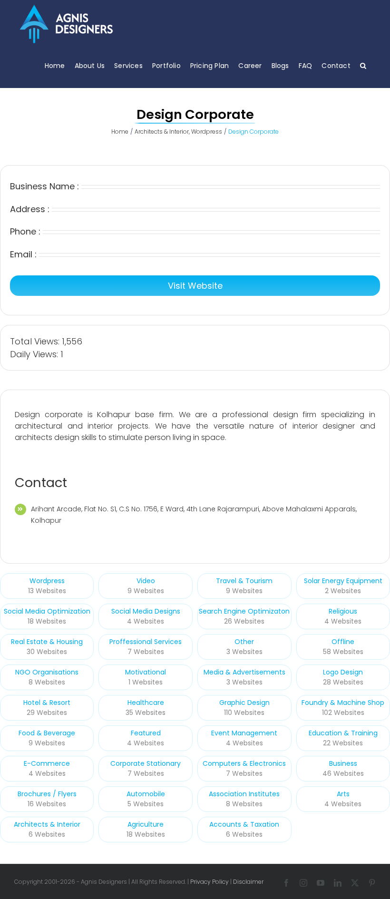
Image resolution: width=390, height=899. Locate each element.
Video (145, 581)
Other (244, 641)
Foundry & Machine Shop (343, 702)
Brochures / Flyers (47, 794)
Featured (146, 733)
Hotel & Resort (46, 702)
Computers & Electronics (244, 763)
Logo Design (343, 672)
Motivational (145, 672)
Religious (343, 611)
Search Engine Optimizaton (244, 611)
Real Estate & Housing (47, 641)
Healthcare (145, 702)
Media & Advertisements (244, 672)
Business (343, 763)
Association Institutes (244, 794)
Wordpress (47, 581)
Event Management (244, 733)
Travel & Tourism (244, 581)
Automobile (146, 794)
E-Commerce (47, 763)
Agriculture (145, 824)
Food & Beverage (47, 733)
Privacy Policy (209, 882)
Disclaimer (248, 882)
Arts (343, 794)
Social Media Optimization (47, 611)
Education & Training (343, 733)
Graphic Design (244, 702)
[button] (363, 65)
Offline (343, 641)
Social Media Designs (145, 611)
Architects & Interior (47, 824)
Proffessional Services (145, 641)
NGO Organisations (46, 672)
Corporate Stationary (145, 763)
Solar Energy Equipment (343, 581)
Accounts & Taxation (244, 824)
